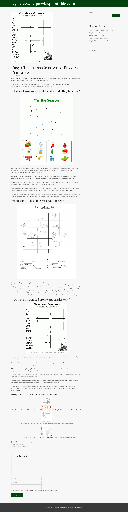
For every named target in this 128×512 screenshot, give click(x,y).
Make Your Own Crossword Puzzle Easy (101, 30)
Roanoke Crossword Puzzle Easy (98, 38)
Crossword (16, 441)
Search (91, 12)
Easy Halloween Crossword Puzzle (99, 33)
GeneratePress (79, 507)
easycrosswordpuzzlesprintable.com (41, 3)
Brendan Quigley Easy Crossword (21, 446)
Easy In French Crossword (97, 35)
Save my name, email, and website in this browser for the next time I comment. (36, 490)
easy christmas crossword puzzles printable (24, 442)
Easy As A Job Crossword (19, 444)
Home (116, 3)
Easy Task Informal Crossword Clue (99, 41)
